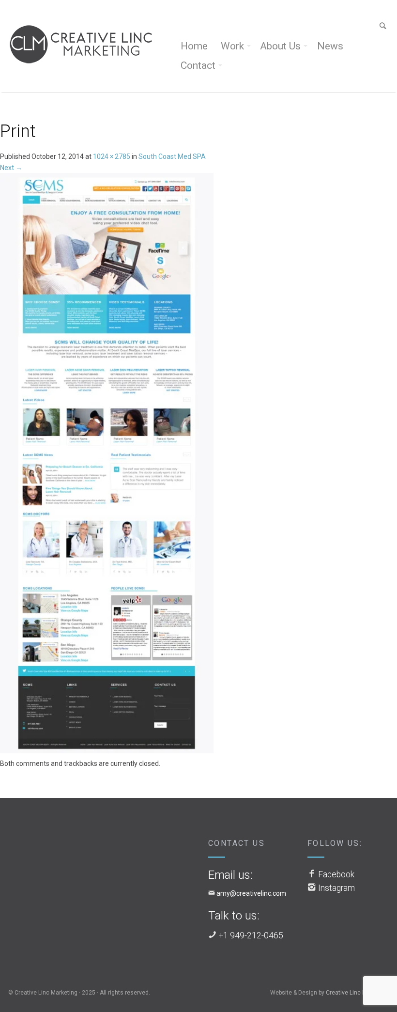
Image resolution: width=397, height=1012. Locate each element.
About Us (280, 46)
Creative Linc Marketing (357, 992)
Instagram (336, 888)
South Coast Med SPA (172, 156)
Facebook (336, 874)
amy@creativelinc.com (251, 893)
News (330, 46)
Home (194, 46)
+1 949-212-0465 (251, 935)
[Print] (107, 465)
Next (11, 167)
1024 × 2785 (111, 156)
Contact (198, 65)
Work (232, 46)
